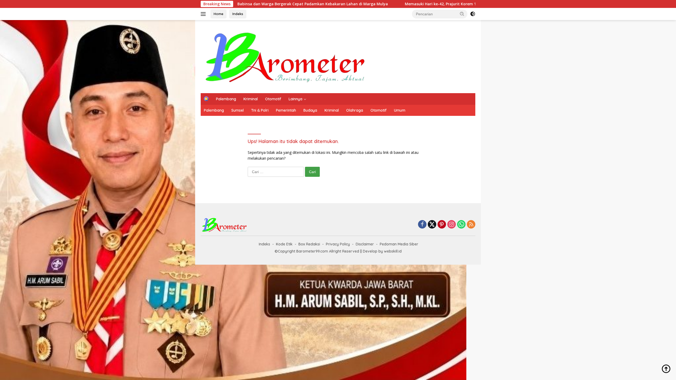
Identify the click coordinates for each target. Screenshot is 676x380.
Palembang (226, 99)
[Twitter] (432, 224)
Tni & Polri (260, 110)
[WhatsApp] (461, 224)
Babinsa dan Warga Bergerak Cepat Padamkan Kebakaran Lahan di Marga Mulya (251, 4)
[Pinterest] (442, 224)
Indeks (237, 14)
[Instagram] (451, 224)
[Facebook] (422, 224)
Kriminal (250, 99)
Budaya (310, 110)
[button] (462, 14)
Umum (399, 110)
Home (218, 14)
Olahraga (354, 110)
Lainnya (295, 99)
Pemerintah (286, 110)
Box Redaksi (309, 244)
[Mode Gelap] (472, 14)
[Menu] (204, 14)
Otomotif (273, 99)
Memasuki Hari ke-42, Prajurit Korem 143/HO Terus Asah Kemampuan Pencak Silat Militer (426, 4)
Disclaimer (365, 244)
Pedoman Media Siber (399, 244)
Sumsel (237, 110)
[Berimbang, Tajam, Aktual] (285, 56)
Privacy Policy (338, 244)
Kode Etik (284, 244)
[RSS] (471, 224)
